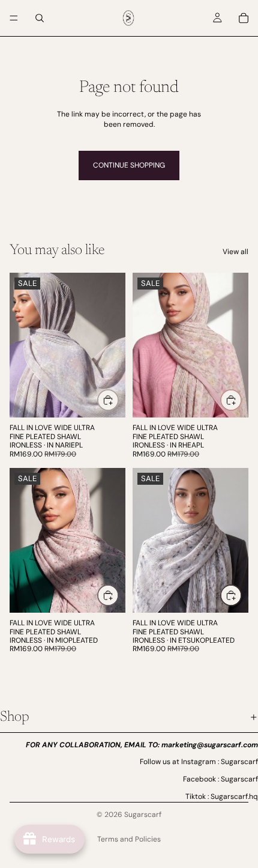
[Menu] (14, 18)
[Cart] (243, 18)
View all (235, 251)
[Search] (39, 18)
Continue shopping (129, 165)
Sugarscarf (142, 814)
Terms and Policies (129, 839)
